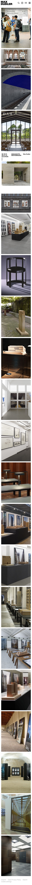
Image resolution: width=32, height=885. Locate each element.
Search (19, 3)
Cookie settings (6, 882)
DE (26, 3)
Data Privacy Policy (14, 880)
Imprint (3, 880)
